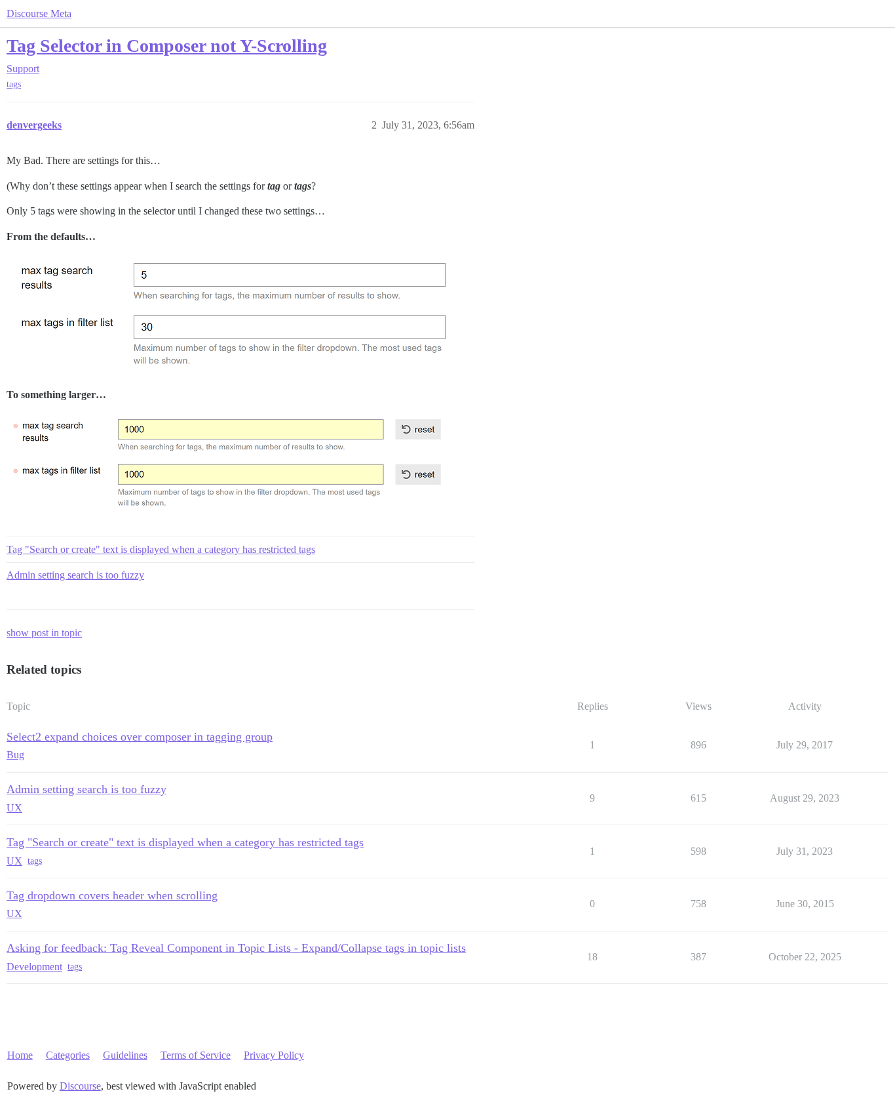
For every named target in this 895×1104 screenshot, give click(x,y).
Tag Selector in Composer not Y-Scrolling (167, 45)
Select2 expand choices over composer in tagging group (140, 736)
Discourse (80, 1086)
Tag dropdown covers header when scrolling (112, 895)
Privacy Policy (274, 1055)
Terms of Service (196, 1055)
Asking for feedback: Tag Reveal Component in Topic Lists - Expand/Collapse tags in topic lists (236, 947)
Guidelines (125, 1055)
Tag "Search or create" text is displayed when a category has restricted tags (161, 549)
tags (14, 84)
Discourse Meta (39, 13)
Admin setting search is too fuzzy (75, 575)
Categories (68, 1055)
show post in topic (44, 632)
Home (20, 1055)
